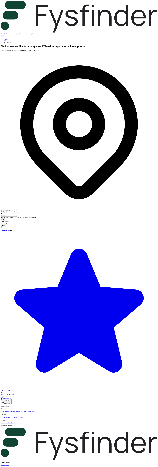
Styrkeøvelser (9, 33)
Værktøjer (3, 33)
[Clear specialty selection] (16, 216)
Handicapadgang (6, 223)
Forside (6, 39)
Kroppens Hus (5, 230)
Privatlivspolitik (5, 465)
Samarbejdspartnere (6, 423)
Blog (18, 33)
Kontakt (13, 423)
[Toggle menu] (2, 36)
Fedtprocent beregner (14, 411)
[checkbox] (1, 223)
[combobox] (8, 210)
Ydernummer (5, 221)
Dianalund (7, 40)
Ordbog (15, 33)
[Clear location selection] (16, 210)
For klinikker (26, 33)
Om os (21, 33)
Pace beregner (23, 411)
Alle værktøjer (31, 411)
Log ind (32, 33)
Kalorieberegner (5, 411)
